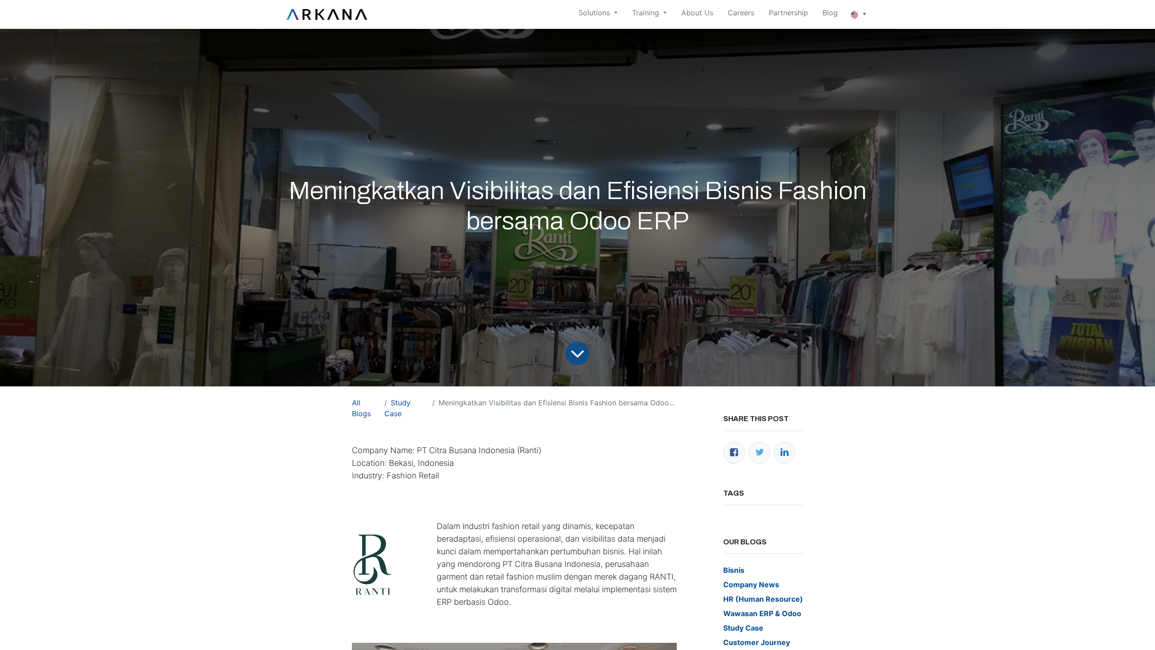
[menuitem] (697, 14)
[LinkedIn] (784, 453)
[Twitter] (759, 453)
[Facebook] (734, 453)
